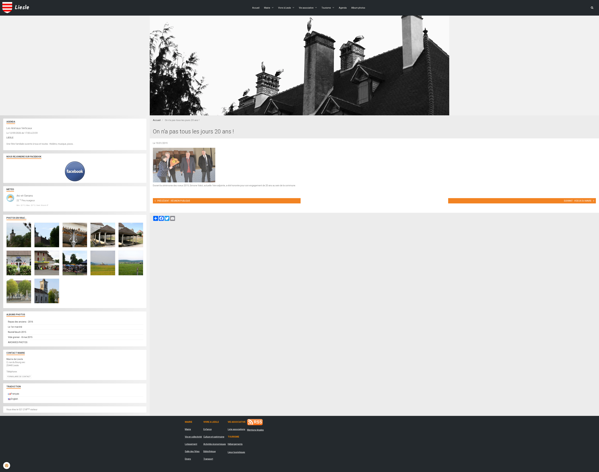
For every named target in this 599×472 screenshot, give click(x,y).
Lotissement (191, 444)
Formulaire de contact (19, 377)
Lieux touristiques (236, 452)
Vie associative (306, 8)
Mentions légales (255, 430)
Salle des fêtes (192, 451)
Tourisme (326, 8)
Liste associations (236, 429)
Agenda (343, 8)
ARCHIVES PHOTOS (17, 342)
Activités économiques (214, 444)
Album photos (358, 8)
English (14, 399)
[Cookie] (6, 465)
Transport (208, 459)
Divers (188, 459)
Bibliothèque (209, 451)
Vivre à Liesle (284, 8)
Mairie (267, 8)
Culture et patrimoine (213, 437)
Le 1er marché (15, 327)
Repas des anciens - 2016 (20, 321)
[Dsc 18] (184, 165)
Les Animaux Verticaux (19, 128)
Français (14, 394)
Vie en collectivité (193, 437)
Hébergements (235, 444)
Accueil (255, 8)
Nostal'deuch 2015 (17, 332)
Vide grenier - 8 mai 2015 (20, 337)
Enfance (207, 429)
